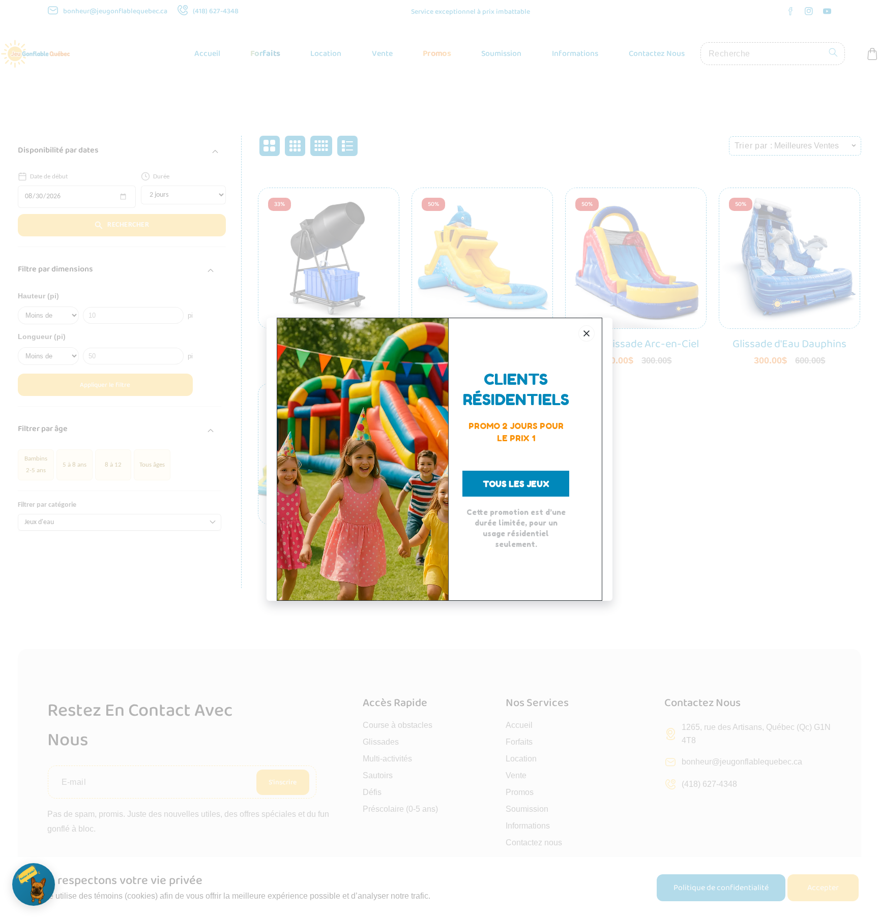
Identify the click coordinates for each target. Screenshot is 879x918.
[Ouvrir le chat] (33, 884)
